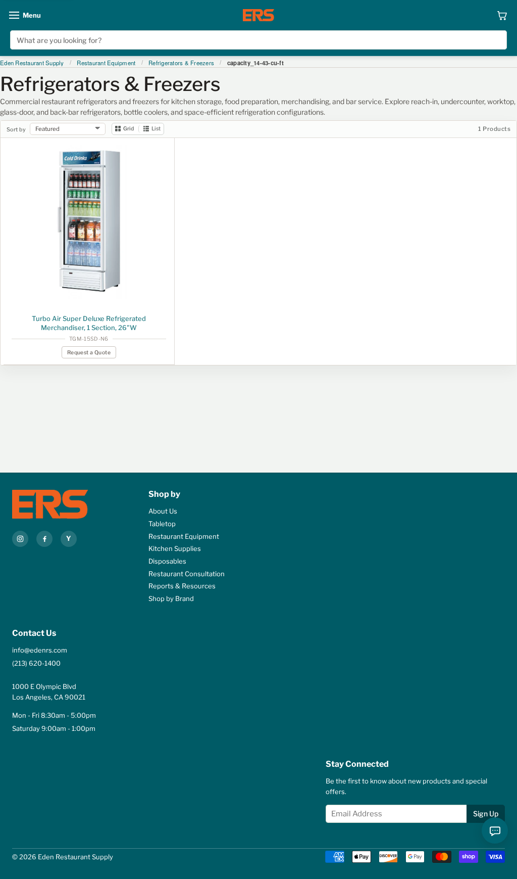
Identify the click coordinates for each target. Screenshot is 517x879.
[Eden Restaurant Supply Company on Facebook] (44, 539)
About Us (162, 511)
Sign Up (485, 813)
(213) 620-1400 (36, 663)
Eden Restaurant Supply (32, 63)
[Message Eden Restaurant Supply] (495, 830)
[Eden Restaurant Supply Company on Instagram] (20, 539)
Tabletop (162, 524)
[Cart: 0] (502, 15)
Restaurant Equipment (106, 63)
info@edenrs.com (39, 650)
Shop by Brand (171, 598)
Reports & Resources (182, 586)
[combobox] (258, 40)
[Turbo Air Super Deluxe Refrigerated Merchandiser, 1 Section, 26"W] (89, 222)
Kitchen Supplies (174, 548)
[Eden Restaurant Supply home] (258, 15)
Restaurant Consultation (186, 574)
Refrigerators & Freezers (181, 63)
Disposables (167, 561)
